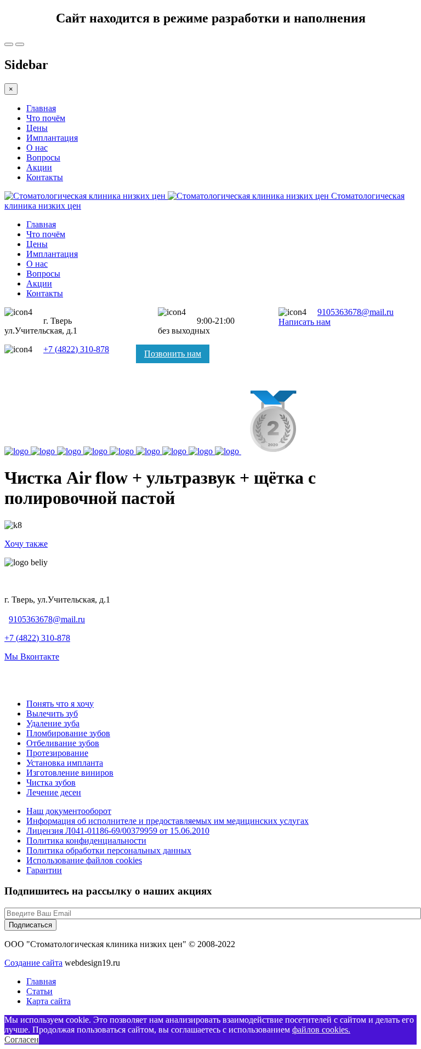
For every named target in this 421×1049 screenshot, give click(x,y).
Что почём (45, 118)
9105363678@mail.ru (355, 312)
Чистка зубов (51, 782)
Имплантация (52, 137)
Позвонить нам (172, 353)
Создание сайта (33, 962)
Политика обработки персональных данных (108, 850)
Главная (41, 108)
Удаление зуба (52, 723)
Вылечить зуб (52, 713)
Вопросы (43, 157)
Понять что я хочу (60, 703)
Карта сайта (48, 1001)
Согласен (21, 1039)
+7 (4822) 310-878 (76, 349)
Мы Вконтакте (31, 656)
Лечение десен (53, 792)
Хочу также (26, 543)
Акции (39, 167)
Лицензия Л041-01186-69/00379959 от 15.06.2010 (117, 830)
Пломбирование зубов (68, 733)
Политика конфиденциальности (86, 840)
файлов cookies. (321, 1029)
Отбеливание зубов (62, 743)
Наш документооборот (68, 811)
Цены (37, 128)
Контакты (44, 177)
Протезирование (57, 753)
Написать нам (304, 321)
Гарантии (44, 870)
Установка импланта (64, 762)
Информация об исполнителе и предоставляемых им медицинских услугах (167, 821)
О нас (37, 147)
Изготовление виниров (69, 772)
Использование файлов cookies (84, 860)
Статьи (39, 991)
